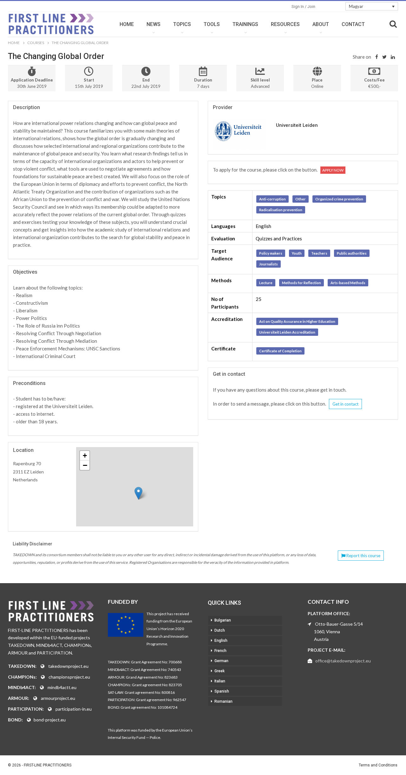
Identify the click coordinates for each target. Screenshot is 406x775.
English (220, 640)
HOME (127, 24)
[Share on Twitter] (384, 57)
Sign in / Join (303, 6)
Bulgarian (222, 620)
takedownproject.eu (68, 666)
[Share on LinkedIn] (393, 57)
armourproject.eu (58, 698)
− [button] (85, 465)
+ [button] (85, 455)
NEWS (153, 24)
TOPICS (182, 24)
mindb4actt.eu (62, 687)
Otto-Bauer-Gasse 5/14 (339, 624)
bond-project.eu (50, 719)
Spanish (221, 691)
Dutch (219, 630)
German (221, 661)
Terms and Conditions (378, 765)
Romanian (223, 701)
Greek (219, 671)
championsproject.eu (69, 677)
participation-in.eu (74, 709)
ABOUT (320, 24)
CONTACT (353, 24)
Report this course (362, 555)
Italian (219, 681)
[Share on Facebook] (376, 57)
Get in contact (345, 404)
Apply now (333, 170)
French (220, 650)
